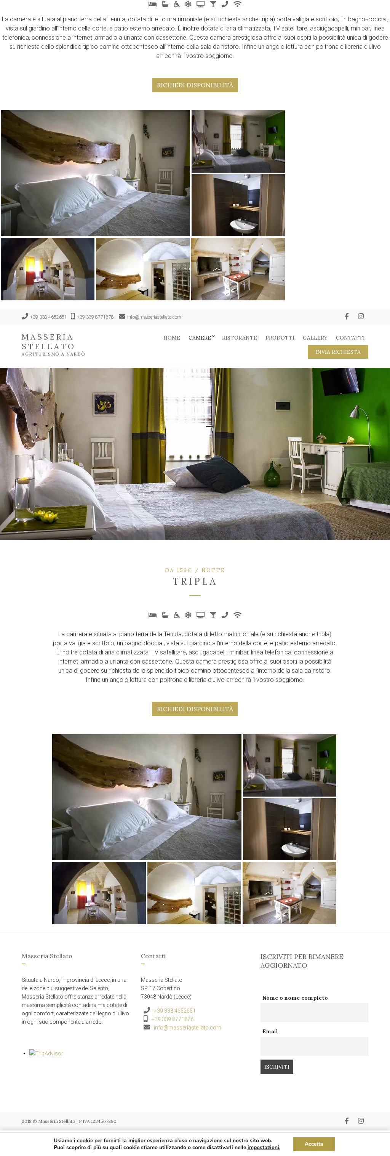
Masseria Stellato (48, 341)
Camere (200, 337)
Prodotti (279, 337)
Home (171, 337)
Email (270, 1031)
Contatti (350, 337)
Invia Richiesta (338, 351)
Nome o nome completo (295, 997)
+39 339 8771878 (95, 317)
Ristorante (239, 337)
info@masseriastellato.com (154, 317)
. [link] (264, 1147)
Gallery (315, 337)
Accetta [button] (314, 1144)
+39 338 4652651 (48, 317)
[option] (195, 452)
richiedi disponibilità (195, 85)
